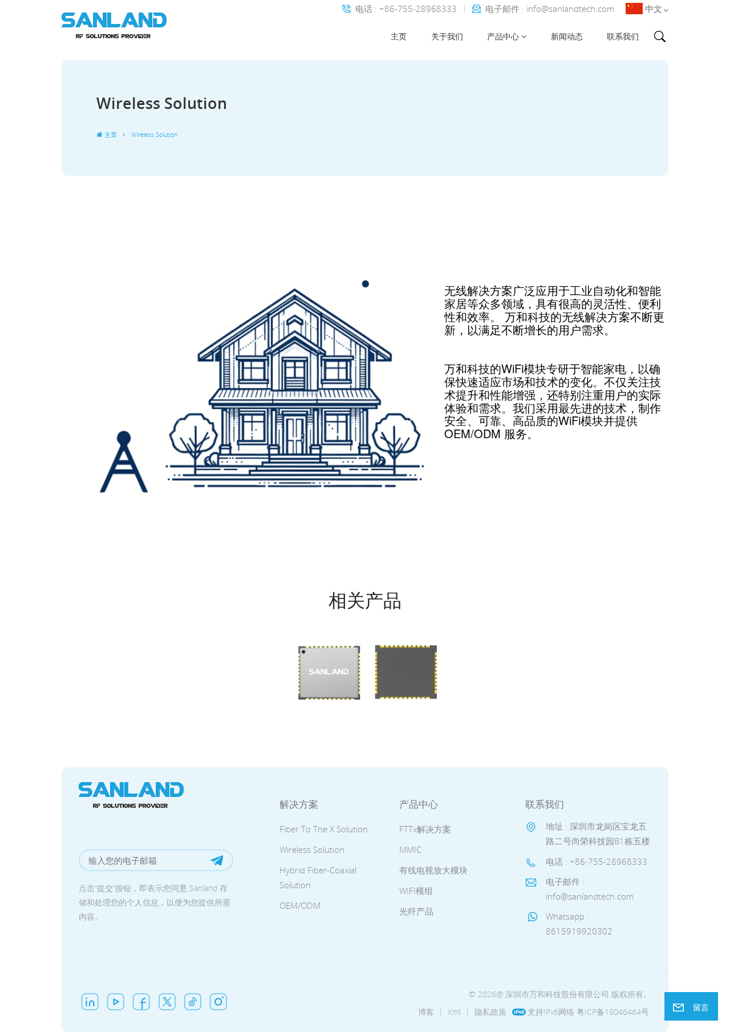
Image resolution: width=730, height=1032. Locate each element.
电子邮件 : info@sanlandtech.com (549, 9)
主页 (399, 36)
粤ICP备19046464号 (613, 1011)
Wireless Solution (311, 849)
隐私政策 (490, 1011)
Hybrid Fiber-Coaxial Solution (317, 877)
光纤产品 (416, 911)
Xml (454, 1011)
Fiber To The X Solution (323, 829)
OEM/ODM (300, 905)
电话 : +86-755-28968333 (406, 9)
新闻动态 (567, 36)
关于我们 (447, 36)
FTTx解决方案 (425, 829)
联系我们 (623, 36)
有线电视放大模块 (433, 870)
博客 (426, 1011)
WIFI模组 (416, 890)
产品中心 (503, 36)
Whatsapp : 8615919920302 (579, 923)
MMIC (410, 849)
